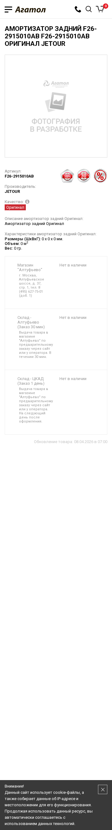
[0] (100, 9)
